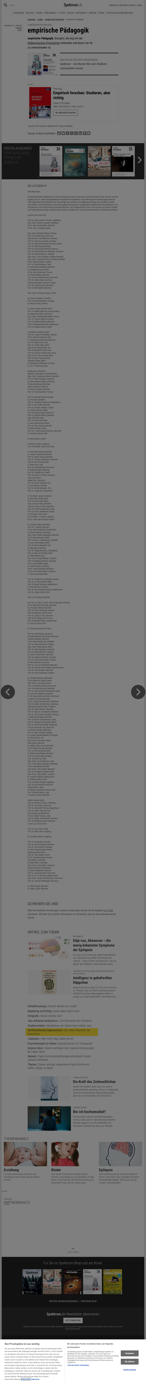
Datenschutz (25, 1379)
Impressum (35, 1379)
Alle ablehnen (130, 1362)
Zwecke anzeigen (129, 1370)
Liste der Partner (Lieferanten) (78, 1365)
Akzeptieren (129, 1353)
